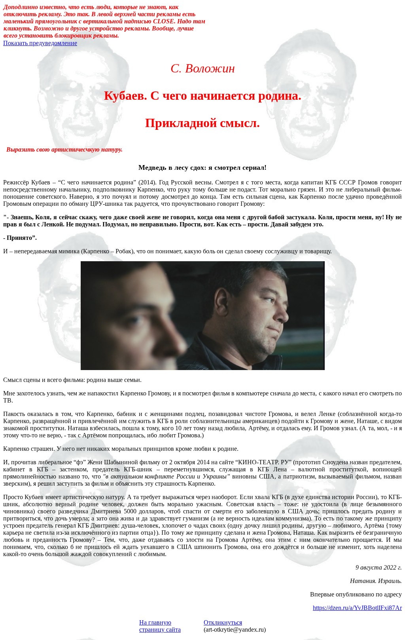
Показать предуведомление (40, 43)
